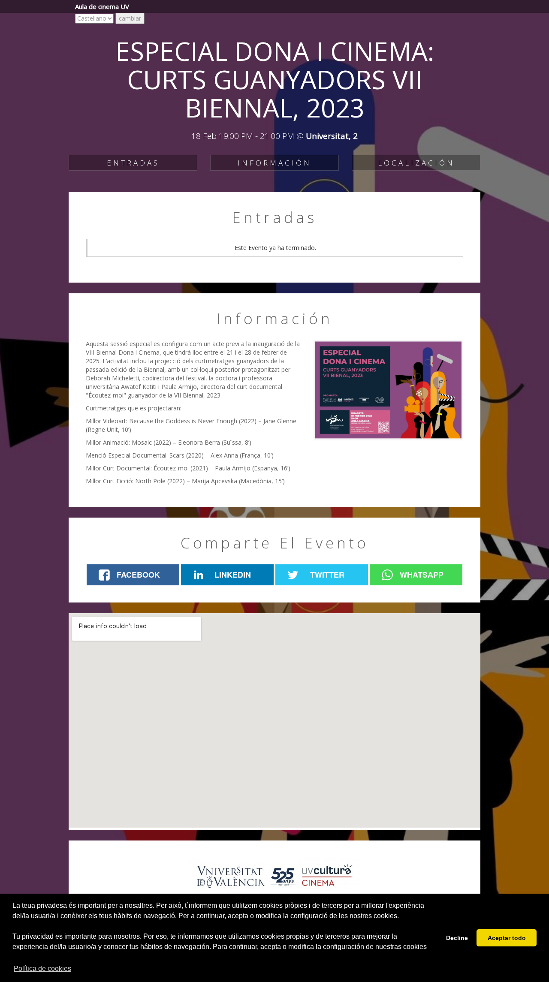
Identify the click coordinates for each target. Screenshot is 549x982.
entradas (133, 163)
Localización (416, 163)
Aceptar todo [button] (507, 937)
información (274, 163)
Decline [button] (457, 937)
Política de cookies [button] (42, 968)
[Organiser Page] (274, 877)
